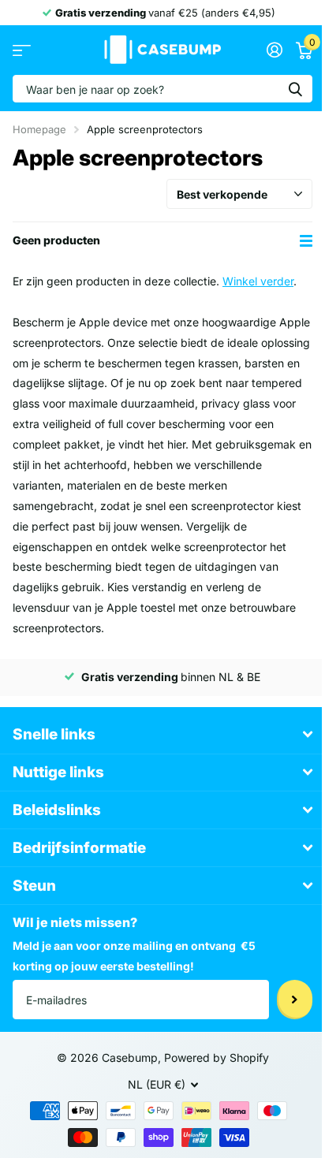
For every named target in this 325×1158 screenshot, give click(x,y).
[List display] (306, 241)
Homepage (39, 129)
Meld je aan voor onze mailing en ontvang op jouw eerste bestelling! (134, 956)
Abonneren (294, 999)
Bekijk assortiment (22, 50)
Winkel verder (257, 281)
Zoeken (295, 88)
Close (162, 735)
